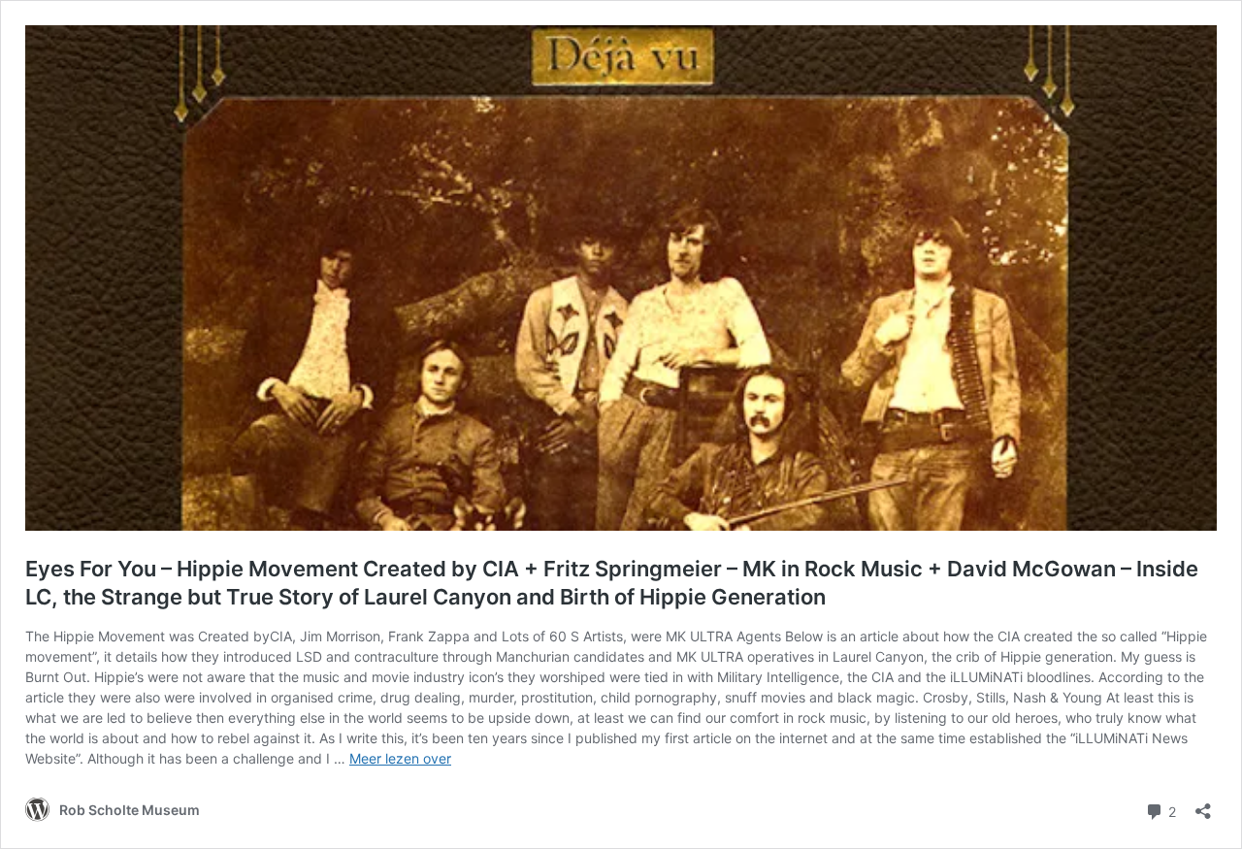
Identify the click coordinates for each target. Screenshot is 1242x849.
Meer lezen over (400, 758)
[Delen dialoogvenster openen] (1203, 805)
